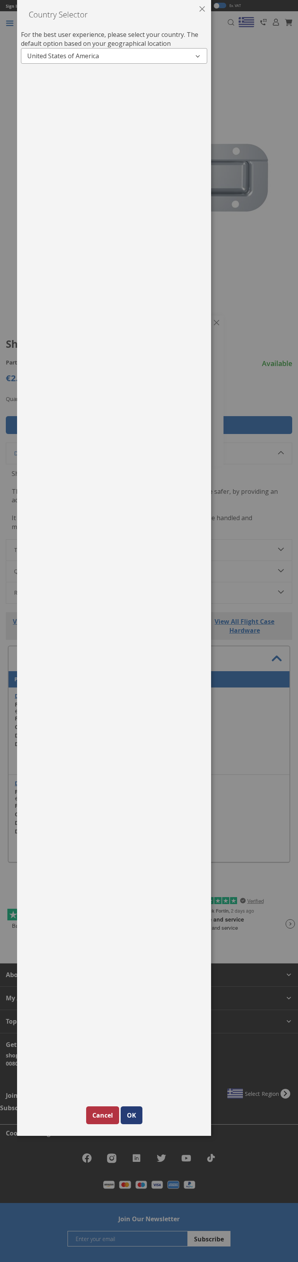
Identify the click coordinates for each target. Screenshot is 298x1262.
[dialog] (157, 631)
